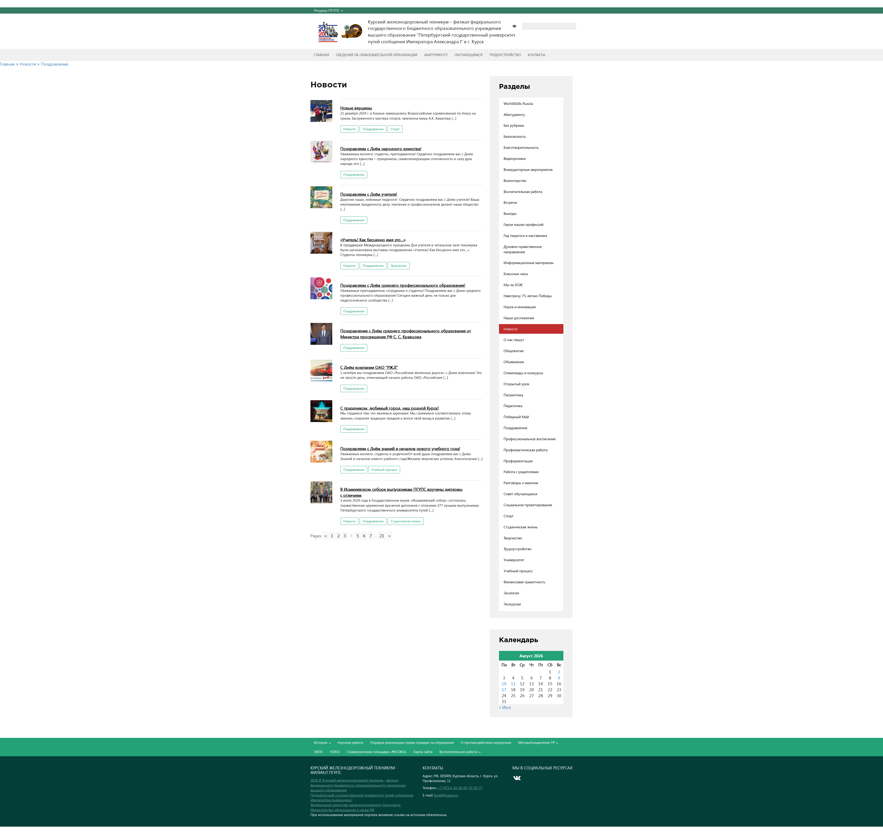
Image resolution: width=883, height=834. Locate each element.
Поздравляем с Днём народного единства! (380, 148)
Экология (511, 592)
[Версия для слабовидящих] (516, 26)
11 (513, 683)
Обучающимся (468, 54)
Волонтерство (515, 180)
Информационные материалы (528, 262)
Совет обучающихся (520, 493)
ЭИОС (318, 751)
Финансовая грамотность (524, 581)
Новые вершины (356, 108)
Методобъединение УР (537, 742)
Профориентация (518, 460)
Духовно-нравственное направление (523, 249)
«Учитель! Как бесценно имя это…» (373, 239)
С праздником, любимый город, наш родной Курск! (389, 408)
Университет (514, 559)
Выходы (510, 213)
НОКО (335, 751)
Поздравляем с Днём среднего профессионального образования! (402, 285)
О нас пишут (514, 339)
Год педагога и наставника (525, 235)
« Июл (505, 707)
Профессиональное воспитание (530, 438)
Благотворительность (521, 147)
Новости (349, 129)
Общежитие (514, 350)
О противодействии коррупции (486, 742)
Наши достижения (519, 317)
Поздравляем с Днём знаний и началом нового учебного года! (400, 448)
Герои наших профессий (523, 224)
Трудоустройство (505, 54)
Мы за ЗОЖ (513, 284)
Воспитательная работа (523, 191)
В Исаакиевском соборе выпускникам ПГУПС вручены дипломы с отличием (401, 492)
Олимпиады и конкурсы (523, 372)
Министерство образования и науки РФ (342, 810)
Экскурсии (512, 603)
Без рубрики (514, 125)
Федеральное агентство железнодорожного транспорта (355, 804)
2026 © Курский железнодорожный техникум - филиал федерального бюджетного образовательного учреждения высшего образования (358, 785)
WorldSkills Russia (518, 103)
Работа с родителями (521, 471)
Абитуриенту (436, 54)
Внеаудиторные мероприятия (528, 169)
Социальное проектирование (528, 504)
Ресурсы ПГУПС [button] (327, 10)
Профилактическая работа (526, 449)
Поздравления (373, 129)
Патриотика (513, 394)
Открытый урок (516, 383)
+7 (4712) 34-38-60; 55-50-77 (460, 787)
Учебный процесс (384, 469)
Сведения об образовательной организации (376, 54)
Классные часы (516, 273)
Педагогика (513, 405)
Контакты (536, 54)
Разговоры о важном (521, 482)
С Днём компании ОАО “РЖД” (369, 367)
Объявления (514, 361)
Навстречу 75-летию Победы (528, 295)
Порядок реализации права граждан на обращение (412, 742)
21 (382, 535)
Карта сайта (423, 751)
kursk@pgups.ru (446, 795)
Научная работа (350, 742)
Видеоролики (515, 158)
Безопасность (515, 136)
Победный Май (516, 416)
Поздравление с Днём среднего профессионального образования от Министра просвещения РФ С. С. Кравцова (405, 333)
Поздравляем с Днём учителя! (368, 194)
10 (504, 683)
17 (504, 689)
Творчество (399, 265)
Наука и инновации (520, 306)
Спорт (395, 129)
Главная (321, 54)
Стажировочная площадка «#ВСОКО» (377, 751)
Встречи (510, 202)
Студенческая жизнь (406, 521)
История (321, 742)
